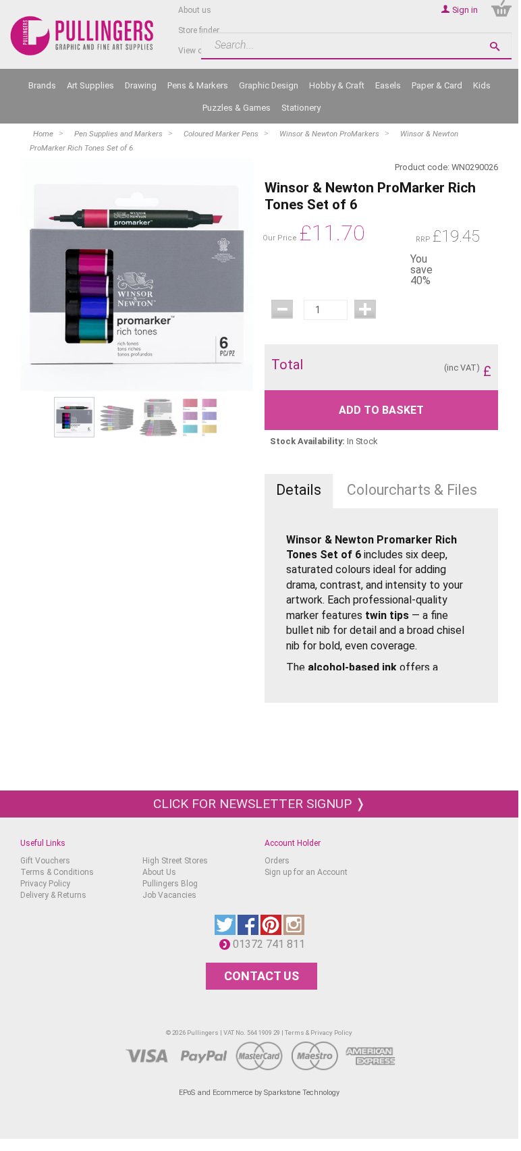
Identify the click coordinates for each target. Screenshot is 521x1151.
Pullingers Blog (170, 883)
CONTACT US (261, 976)
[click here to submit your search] (494, 46)
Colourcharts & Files (412, 489)
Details (298, 489)
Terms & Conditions (57, 872)
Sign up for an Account (306, 872)
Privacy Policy (45, 883)
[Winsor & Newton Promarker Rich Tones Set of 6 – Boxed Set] (137, 275)
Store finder (198, 30)
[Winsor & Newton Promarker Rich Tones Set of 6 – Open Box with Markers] (158, 417)
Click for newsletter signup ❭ (259, 803)
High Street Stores (175, 860)
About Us (159, 872)
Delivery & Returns (53, 895)
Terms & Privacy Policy (318, 1032)
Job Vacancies (169, 895)
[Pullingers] (82, 35)
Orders (277, 860)
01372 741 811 (272, 944)
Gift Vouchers (45, 860)
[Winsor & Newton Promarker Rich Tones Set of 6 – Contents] (116, 417)
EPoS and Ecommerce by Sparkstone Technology (259, 1092)
